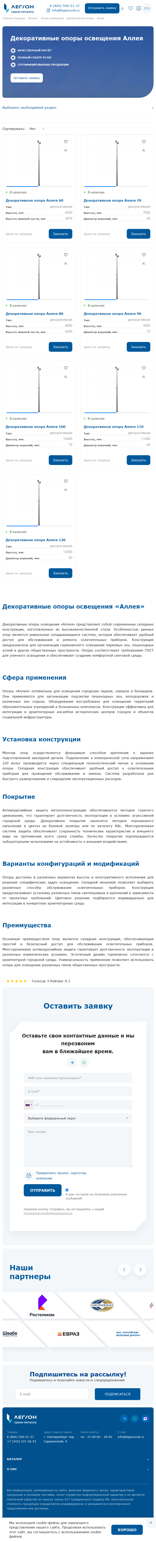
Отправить (42, 1190)
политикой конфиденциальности (48, 1213)
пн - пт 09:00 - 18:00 (96, 1437)
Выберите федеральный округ (52, 1118)
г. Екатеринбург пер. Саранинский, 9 (59, 1439)
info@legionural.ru (66, 10)
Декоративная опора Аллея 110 (113, 427)
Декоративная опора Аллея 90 (112, 313)
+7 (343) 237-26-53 (21, 1441)
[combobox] (28, 1105)
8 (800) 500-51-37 (65, 6)
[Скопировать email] (48, 10)
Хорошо (127, 1530)
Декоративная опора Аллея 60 (34, 200)
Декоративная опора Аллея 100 (35, 427)
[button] (124, 1270)
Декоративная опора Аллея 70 (112, 200)
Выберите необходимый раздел (29, 107)
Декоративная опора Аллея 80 (34, 313)
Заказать (60, 234)
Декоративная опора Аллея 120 (35, 540)
